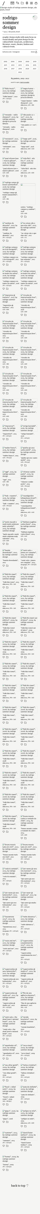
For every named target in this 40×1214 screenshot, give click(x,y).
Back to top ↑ (20, 1185)
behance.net (7, 52)
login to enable (24, 82)
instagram (16, 52)
